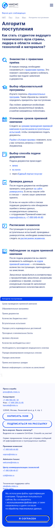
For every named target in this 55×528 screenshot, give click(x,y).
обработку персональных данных (25, 508)
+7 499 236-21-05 (15, 403)
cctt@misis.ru (8, 475)
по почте (16, 170)
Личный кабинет (45, 4)
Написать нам (17, 416)
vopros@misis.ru (17, 217)
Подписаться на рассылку (27, 423)
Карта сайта (8, 489)
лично (15, 165)
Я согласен (27, 518)
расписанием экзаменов (33, 238)
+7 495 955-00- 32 (11, 400)
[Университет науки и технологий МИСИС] (10, 5)
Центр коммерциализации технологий (21, 467)
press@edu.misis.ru (11, 392)
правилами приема (34, 70)
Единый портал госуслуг (30, 174)
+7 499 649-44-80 (10, 449)
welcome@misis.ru (11, 462)
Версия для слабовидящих (14, 13)
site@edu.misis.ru (10, 486)
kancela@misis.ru (10, 405)
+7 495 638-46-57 (10, 470)
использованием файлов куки (22, 502)
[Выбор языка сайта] (39, 4)
